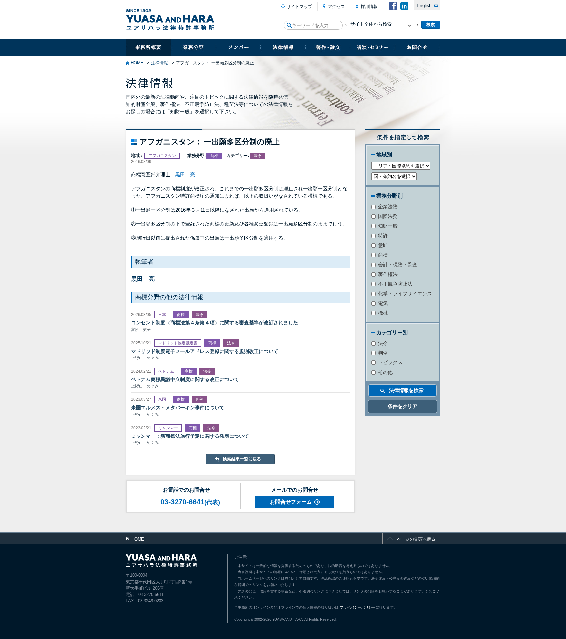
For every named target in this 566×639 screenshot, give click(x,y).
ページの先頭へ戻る (416, 539)
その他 (385, 372)
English (424, 5)
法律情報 (282, 47)
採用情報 (369, 6)
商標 (382, 255)
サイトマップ (299, 6)
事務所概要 (148, 47)
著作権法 (387, 274)
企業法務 (387, 206)
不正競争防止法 (394, 284)
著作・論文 (327, 47)
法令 (382, 343)
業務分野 (193, 47)
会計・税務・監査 (397, 264)
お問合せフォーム (291, 502)
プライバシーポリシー (358, 607)
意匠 (382, 245)
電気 (382, 303)
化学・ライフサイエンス (404, 293)
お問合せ (417, 47)
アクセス (336, 6)
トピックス (390, 362)
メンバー (238, 47)
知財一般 (387, 226)
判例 (382, 353)
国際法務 (387, 216)
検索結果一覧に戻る (242, 458)
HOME (137, 62)
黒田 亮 (185, 174)
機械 (382, 313)
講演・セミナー (372, 47)
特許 (382, 235)
